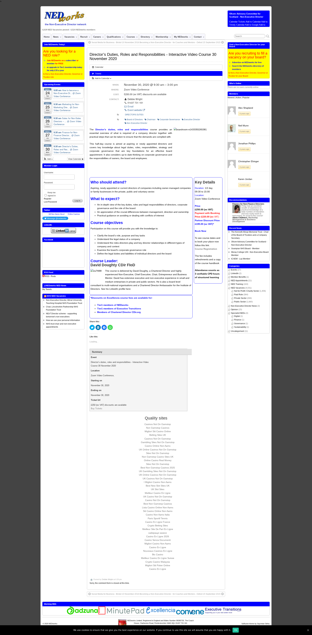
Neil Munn (243, 125)
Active (238, 97)
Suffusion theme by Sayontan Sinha (255, 624)
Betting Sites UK (157, 435)
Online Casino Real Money (157, 460)
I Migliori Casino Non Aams (157, 482)
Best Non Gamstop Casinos (157, 503)
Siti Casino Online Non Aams (157, 511)
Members (233, 94)
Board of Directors (135, 119)
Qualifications (114, 37)
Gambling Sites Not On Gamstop (158, 442)
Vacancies (69, 37)
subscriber (71, 60)
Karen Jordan (245, 179)
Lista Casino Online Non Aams (157, 507)
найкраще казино (157, 533)
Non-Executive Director (137, 123)
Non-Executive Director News (244, 306)
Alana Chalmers (239, 217)
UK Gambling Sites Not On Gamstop (157, 471)
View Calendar (75, 158)
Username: (49, 172)
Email (130, 106)
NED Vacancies (238, 288)
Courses (131, 37)
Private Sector (240, 298)
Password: (48, 183)
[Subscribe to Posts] (43, 276)
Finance (237, 320)
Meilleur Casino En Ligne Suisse (157, 558)
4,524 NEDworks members (83, 30)
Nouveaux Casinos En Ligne (157, 551)
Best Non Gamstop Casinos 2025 (158, 467)
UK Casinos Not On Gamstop (158, 478)
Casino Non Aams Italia (158, 514)
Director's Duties (134, 114)
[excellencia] (160, 614)
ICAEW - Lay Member (240, 259)
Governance (239, 323)
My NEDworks (181, 37)
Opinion (234, 309)
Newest (231, 97)
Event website (135, 110)
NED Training (237, 284)
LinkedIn (235, 273)
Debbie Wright (107, 579)
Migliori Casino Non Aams (157, 543)
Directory (145, 37)
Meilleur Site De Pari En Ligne (157, 529)
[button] (101, 78)
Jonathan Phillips (247, 143)
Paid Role (238, 294)
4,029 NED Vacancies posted (55, 30)
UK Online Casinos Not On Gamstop (157, 449)
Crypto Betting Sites (158, 525)
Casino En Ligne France (157, 522)
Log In (77, 201)
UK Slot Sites (157, 489)
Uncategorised (237, 331)
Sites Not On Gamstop (157, 453)
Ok (235, 630)
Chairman (151, 119)
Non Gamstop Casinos (157, 427)
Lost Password (50, 202)
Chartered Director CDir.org (126, 312)
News (55, 37)
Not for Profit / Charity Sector (246, 291)
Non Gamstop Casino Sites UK (157, 456)
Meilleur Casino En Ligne (157, 493)
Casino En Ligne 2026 (157, 536)
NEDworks (122, 305)
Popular (245, 97)
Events (234, 270)
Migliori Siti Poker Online (157, 565)
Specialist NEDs (238, 313)
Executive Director (192, 119)
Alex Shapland (245, 108)
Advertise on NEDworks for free (247, 62)
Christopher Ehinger (248, 161)
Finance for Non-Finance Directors (248, 204)
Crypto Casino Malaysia (157, 562)
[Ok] (308, 630)
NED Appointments (239, 280)
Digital (237, 316)
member (51, 63)
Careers (97, 37)
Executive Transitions (129, 308)
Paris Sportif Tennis (158, 518)
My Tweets (47, 289)
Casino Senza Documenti (158, 540)
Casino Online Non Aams (157, 446)
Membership (162, 37)
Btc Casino (157, 554)
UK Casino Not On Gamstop (157, 496)
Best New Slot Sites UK (157, 485)
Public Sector (240, 302)
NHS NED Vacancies (56, 296)
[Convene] (190, 614)
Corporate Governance (170, 119)
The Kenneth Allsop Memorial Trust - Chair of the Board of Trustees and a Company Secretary (250, 235)
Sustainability (240, 327)
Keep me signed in (52, 194)
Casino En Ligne (157, 547)
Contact (198, 37)
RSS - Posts (50, 276)
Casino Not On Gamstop (157, 500)
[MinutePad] (121, 614)
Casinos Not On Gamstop (157, 424)
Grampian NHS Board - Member (245, 248)
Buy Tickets (96, 408)
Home (47, 37)
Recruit (83, 37)
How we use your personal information (63, 320)
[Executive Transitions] (225, 614)
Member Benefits (238, 277)
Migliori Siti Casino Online (158, 431)
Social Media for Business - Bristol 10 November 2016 (115, 42)
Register (47, 199)
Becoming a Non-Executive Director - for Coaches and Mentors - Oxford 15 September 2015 (180, 42)
